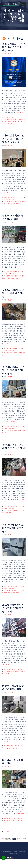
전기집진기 (12, 203)
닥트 (3, 121)
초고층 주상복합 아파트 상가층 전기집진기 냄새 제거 (13, 608)
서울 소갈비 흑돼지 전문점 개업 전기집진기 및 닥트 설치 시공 (13, 139)
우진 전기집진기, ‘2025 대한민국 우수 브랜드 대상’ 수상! (14, 47)
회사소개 (12, 117)
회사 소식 (6, 117)
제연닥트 (10, 123)
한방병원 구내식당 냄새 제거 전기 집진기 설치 (13, 448)
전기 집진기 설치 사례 (8, 199)
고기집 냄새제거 (8, 671)
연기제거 (20, 121)
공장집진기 (22, 119)
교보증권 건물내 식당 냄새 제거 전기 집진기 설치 (13, 293)
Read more (19, 112)
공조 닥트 (6, 197)
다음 (9, 831)
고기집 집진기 (8, 119)
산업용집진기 (14, 121)
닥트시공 (7, 121)
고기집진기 (15, 119)
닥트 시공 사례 (14, 197)
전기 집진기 (21, 197)
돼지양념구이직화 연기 (10, 748)
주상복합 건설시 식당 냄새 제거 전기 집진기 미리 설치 (13, 370)
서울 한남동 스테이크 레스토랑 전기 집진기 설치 (13, 528)
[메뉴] (23, 4)
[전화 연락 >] (3, 858)
